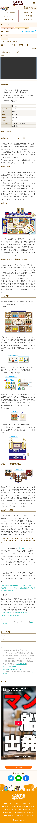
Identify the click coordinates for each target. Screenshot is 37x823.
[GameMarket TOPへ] (18, 797)
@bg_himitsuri (8, 612)
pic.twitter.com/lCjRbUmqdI (11, 615)
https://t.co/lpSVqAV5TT (23, 612)
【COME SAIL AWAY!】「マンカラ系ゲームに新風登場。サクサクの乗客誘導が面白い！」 (18, 587)
